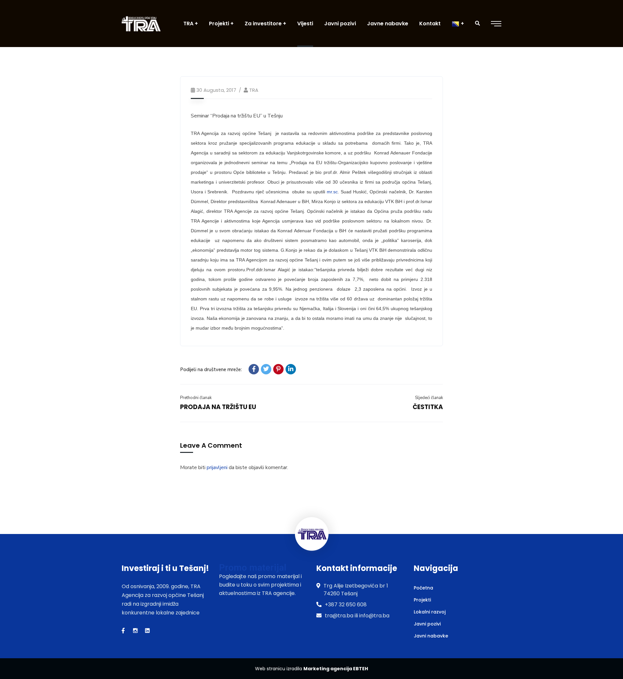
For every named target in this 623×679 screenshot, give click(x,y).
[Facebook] (254, 369)
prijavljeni (217, 467)
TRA (253, 90)
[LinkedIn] (291, 369)
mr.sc (332, 191)
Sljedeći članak (429, 398)
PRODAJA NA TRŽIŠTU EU (218, 407)
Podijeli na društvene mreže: (211, 369)
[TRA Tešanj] (141, 23)
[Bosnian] (458, 23)
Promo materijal (252, 567)
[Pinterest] (278, 369)
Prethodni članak (196, 398)
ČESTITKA (428, 407)
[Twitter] (266, 369)
